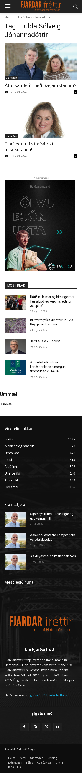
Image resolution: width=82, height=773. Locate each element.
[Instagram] (35, 727)
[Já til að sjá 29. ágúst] (15, 346)
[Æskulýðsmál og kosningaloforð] (15, 561)
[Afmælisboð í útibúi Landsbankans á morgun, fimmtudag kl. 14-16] (15, 367)
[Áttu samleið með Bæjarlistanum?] (41, 61)
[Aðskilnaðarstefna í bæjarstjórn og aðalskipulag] (15, 540)
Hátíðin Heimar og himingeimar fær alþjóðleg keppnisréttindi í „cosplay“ (52, 301)
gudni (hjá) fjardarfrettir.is (48, 695)
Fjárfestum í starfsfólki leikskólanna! (29, 146)
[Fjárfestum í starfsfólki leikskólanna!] (41, 120)
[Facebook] (24, 727)
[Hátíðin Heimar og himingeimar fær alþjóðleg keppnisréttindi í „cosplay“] (15, 302)
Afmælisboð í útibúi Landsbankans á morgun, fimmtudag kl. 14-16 (48, 366)
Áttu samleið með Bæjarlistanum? (40, 85)
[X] (46, 727)
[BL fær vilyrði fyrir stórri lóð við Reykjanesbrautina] (15, 325)
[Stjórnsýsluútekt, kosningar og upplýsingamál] (15, 519)
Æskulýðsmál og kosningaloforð (53, 556)
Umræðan (11, 77)
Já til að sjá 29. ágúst (45, 341)
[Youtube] (57, 727)
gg (6, 91)
